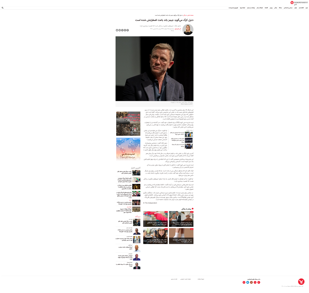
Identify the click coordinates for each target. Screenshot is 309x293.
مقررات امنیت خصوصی (185, 279)
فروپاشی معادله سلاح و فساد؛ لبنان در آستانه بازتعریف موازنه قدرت (125, 257)
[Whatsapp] (125, 30)
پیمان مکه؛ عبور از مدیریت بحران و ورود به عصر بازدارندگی (124, 239)
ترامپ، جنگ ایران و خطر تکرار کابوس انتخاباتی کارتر (124, 172)
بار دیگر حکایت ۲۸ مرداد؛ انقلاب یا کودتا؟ (124, 265)
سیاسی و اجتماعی (288, 8)
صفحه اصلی (190, 15)
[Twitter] (122, 30)
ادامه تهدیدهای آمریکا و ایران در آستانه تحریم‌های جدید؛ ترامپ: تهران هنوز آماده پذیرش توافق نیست (123, 195)
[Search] (2, 7)
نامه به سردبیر (174, 279)
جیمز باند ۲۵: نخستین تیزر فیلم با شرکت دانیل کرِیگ (177, 133)
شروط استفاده (201, 279)
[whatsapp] (244, 282)
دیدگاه (280, 8)
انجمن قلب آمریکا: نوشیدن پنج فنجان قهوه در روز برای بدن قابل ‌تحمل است (156, 241)
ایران (307, 8)
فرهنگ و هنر (260, 8)
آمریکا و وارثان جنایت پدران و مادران (125, 248)
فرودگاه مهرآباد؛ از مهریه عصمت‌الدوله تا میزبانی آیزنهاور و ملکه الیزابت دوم (123, 210)
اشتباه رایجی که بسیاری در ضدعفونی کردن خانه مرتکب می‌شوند (156, 224)
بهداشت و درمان (251, 8)
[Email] (119, 30)
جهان (295, 8)
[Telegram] (247, 282)
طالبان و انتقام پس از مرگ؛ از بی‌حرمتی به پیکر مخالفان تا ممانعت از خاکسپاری (124, 187)
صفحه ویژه (242, 8)
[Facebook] (127, 30)
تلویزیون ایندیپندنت (233, 8)
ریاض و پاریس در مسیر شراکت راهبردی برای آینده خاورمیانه (124, 203)
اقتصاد (266, 8)
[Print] (117, 30)
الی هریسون (178, 29)
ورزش (271, 8)
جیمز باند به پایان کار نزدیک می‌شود (178, 145)
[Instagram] (251, 282)
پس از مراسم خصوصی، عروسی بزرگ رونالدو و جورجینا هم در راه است (182, 224)
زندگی (275, 8)
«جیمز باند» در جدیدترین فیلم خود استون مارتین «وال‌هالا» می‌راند (177, 140)
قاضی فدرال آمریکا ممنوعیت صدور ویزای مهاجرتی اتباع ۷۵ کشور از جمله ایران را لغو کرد (124, 180)
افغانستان (301, 8)
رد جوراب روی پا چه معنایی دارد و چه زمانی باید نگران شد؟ (182, 241)
